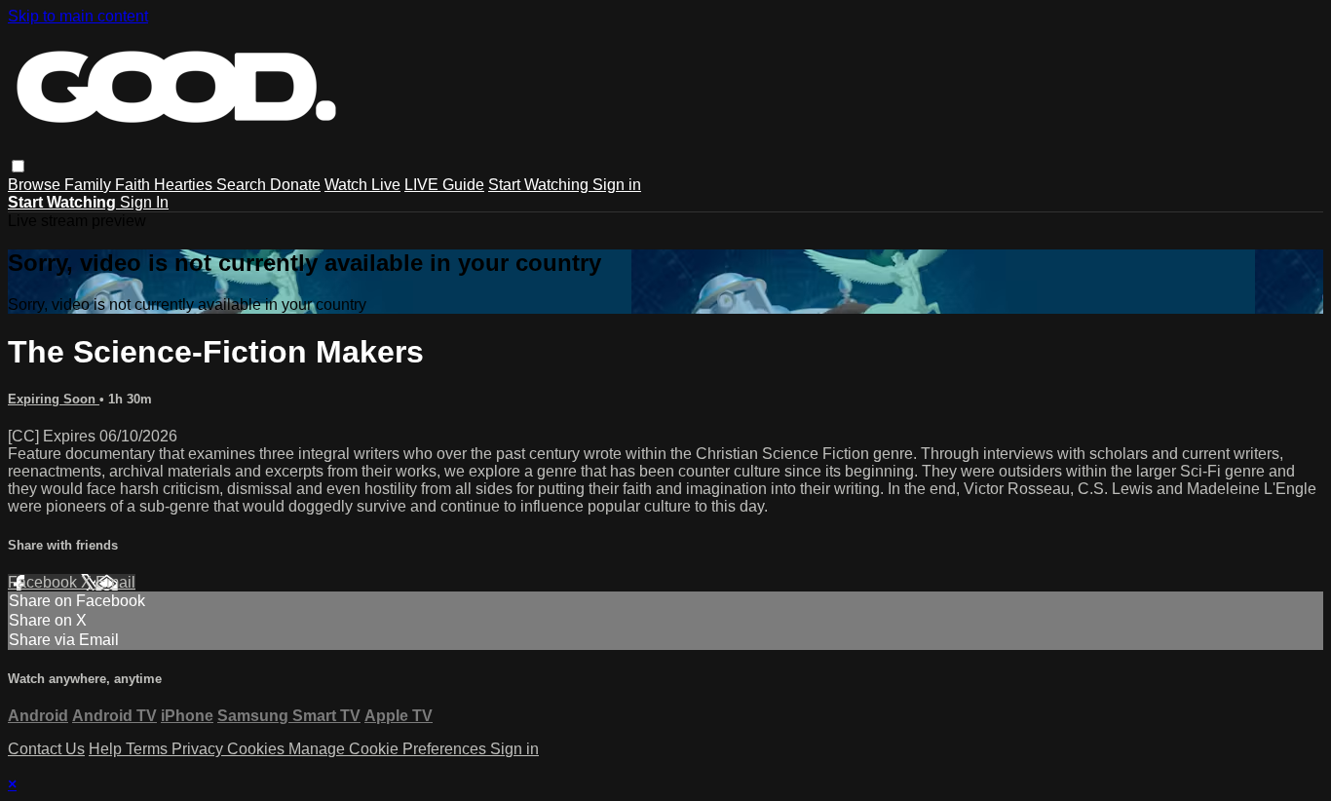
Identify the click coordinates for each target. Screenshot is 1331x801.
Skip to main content (78, 16)
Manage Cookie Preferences (389, 749)
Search (243, 184)
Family (89, 184)
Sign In (144, 202)
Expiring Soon (53, 399)
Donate (295, 184)
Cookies (257, 749)
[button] (18, 166)
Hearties (185, 184)
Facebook (44, 582)
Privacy (199, 749)
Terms (148, 749)
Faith (134, 184)
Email (115, 582)
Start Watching (540, 184)
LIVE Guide (444, 184)
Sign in (616, 184)
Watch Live (362, 184)
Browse (36, 184)
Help (107, 749)
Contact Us (46, 749)
